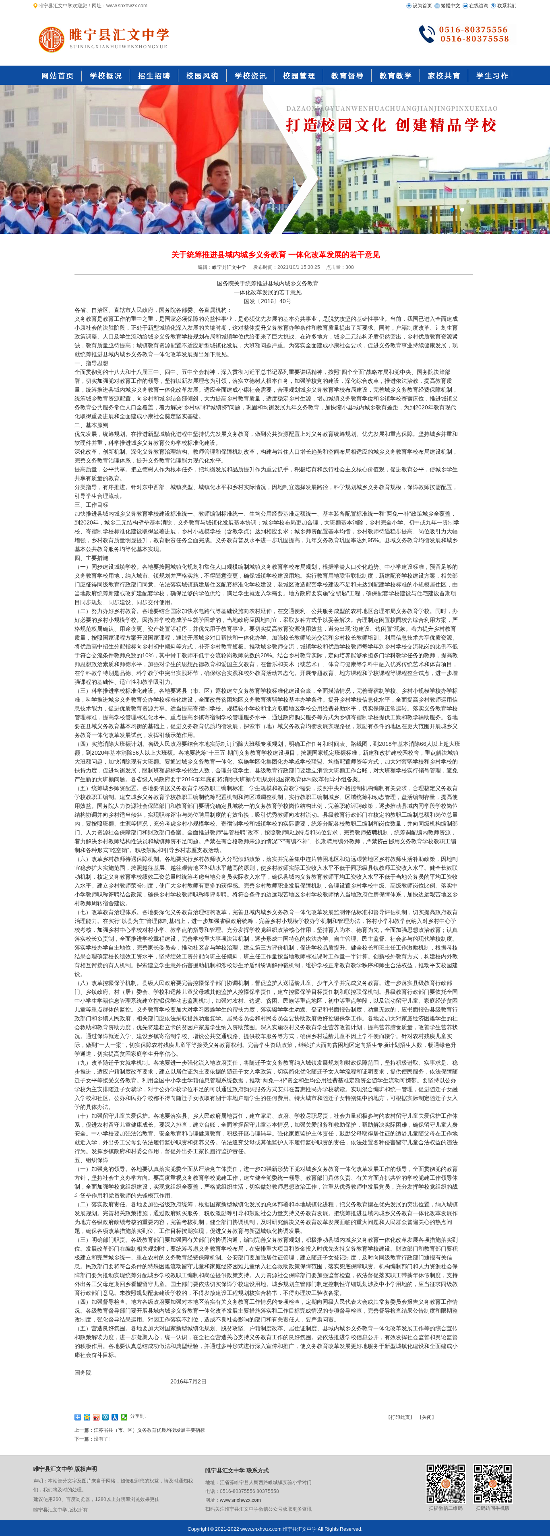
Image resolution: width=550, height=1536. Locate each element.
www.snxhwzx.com (240, 1500)
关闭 (427, 1417)
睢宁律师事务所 (275, 159)
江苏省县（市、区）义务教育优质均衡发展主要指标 (149, 1430)
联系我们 (507, 5)
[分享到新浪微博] (96, 1417)
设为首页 (422, 5)
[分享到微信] (124, 1417)
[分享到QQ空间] (87, 1417)
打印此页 (400, 1417)
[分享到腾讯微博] (105, 1417)
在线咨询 (478, 5)
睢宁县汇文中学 (229, 267)
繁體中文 (450, 5)
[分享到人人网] (115, 1417)
